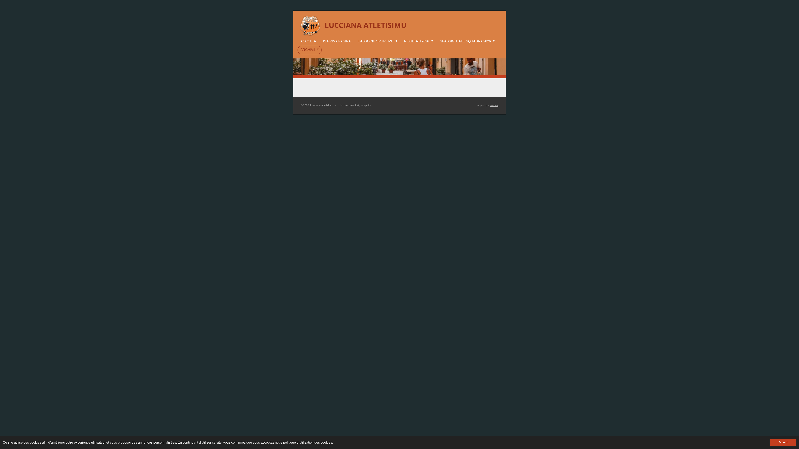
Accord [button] (783, 442)
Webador (494, 105)
